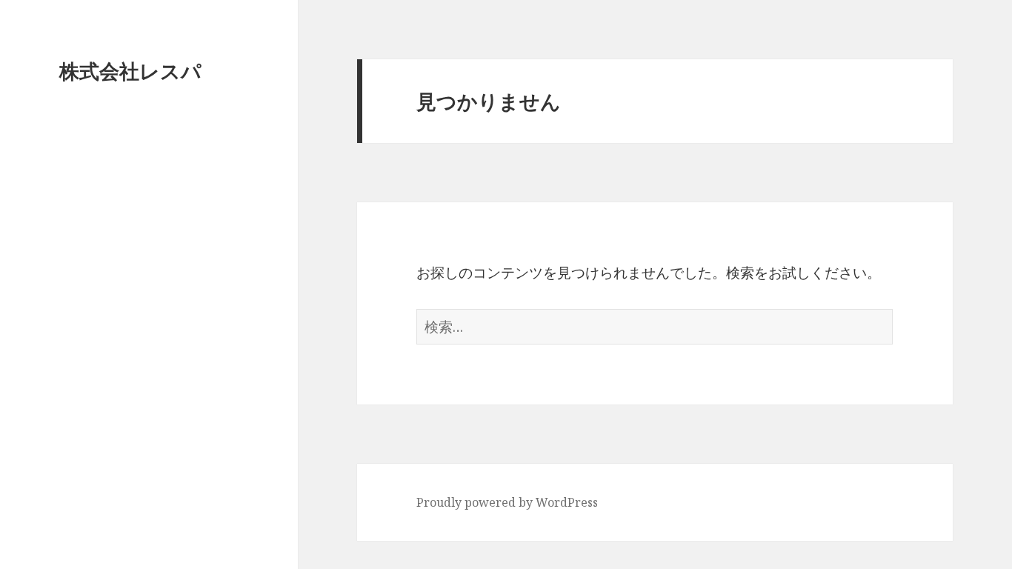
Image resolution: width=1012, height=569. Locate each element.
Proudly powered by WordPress (507, 502)
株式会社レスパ (130, 70)
